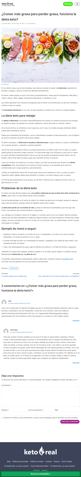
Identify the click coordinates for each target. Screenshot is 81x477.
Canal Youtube (66, 461)
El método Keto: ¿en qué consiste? (16, 466)
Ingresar (45, 470)
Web (56, 410)
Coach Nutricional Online (39, 466)
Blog (8, 461)
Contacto (48, 461)
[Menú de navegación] (77, 4)
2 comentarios (30, 23)
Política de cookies (36, 461)
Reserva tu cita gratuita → (40, 474)
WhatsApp (68, 4)
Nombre (5, 410)
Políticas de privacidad (20, 461)
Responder (76, 320)
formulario (66, 259)
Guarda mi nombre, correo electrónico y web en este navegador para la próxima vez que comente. (41, 418)
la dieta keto (14, 268)
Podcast (56, 461)
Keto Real (7, 23)
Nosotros (36, 470)
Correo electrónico (36, 410)
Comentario (6, 385)
